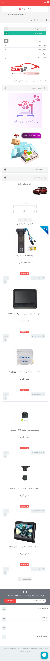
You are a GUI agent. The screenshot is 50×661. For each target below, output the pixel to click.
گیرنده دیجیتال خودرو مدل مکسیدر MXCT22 (24, 372)
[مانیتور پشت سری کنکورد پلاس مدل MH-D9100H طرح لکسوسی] (25, 298)
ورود (31, 20)
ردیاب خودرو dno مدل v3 (24, 255)
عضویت (42, 20)
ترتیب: (25, 202)
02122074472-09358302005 (14, 14)
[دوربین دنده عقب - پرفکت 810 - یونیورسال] (25, 415)
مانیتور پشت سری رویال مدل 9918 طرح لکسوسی (24, 546)
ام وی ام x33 (16, 81)
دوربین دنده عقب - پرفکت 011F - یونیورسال (24, 488)
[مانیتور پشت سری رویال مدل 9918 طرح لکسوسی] (25, 531)
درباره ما (43, 53)
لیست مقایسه (25, 28)
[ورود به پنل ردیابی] (25, 110)
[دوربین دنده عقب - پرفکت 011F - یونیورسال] (25, 473)
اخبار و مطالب (41, 58)
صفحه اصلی (41, 45)
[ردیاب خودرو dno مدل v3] (25, 240)
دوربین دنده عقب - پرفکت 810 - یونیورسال (24, 430)
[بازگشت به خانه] (45, 81)
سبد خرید (24, 33)
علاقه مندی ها (25, 8)
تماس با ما (42, 49)
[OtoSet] (25, 69)
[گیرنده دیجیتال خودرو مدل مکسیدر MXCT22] (25, 357)
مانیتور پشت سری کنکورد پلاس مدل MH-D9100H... (24, 313)
